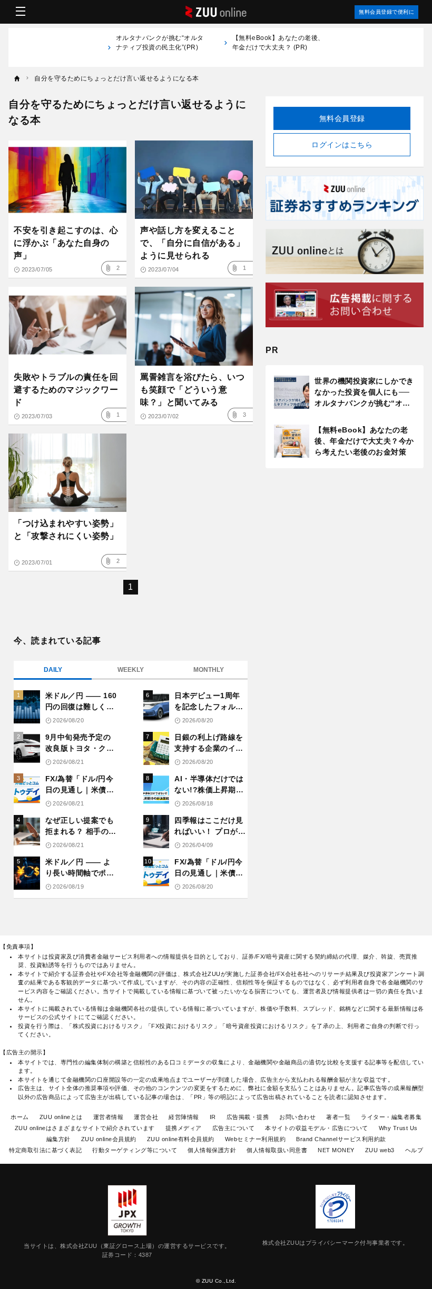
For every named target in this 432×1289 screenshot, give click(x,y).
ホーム (20, 1117)
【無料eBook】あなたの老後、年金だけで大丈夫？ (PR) (278, 42)
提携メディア (183, 1128)
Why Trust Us (398, 1128)
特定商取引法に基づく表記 (45, 1150)
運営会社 (146, 1117)
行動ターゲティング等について (134, 1150)
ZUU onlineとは (61, 1117)
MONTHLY (208, 669)
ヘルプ (414, 1150)
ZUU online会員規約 (108, 1139)
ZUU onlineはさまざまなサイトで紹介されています (85, 1128)
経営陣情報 (184, 1117)
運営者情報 (108, 1117)
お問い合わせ (297, 1117)
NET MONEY (336, 1150)
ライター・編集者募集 (391, 1117)
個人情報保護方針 (212, 1150)
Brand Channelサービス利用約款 (341, 1139)
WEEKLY (130, 669)
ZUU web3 (380, 1150)
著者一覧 (338, 1117)
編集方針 (58, 1139)
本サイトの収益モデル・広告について (316, 1128)
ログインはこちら (341, 144)
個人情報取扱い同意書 (277, 1150)
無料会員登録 (342, 118)
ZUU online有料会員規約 (180, 1139)
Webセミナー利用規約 (255, 1139)
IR (213, 1117)
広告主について (233, 1128)
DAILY (53, 669)
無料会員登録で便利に (386, 12)
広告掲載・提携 (248, 1117)
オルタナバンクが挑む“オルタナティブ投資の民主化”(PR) (160, 47)
